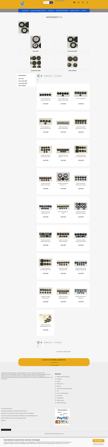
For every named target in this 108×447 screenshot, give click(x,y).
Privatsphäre (59, 395)
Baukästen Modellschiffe (38, 10)
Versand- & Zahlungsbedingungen (64, 388)
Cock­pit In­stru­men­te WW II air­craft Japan (45, 156)
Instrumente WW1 (22, 81)
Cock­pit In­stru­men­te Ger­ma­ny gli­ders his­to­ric (63, 127)
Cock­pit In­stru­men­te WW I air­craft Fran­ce (45, 240)
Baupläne (51, 10)
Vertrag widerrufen (6, 429)
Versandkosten (60, 398)
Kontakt (58, 381)
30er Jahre (21, 78)
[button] (74, 2)
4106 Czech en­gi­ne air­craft (63, 212)
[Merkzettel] (83, 2)
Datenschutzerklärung (64, 443)
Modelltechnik (74, 10)
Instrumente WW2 (22, 83)
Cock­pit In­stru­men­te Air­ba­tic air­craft (45, 297)
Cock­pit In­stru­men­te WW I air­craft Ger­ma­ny (81, 212)
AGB (58, 390)
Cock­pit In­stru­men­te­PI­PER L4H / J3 (63, 184)
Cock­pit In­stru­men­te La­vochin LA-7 (80, 297)
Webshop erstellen (49, 433)
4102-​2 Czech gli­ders (81, 98)
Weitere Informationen (98, 444)
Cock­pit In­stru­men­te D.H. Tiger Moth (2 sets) (80, 156)
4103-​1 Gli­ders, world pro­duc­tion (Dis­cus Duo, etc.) (63, 99)
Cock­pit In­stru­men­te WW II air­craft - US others (45, 212)
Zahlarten (59, 386)
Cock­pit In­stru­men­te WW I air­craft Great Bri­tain (81, 240)
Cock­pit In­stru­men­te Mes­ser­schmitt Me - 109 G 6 (45, 325)
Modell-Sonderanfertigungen (63, 376)
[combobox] (48, 76)
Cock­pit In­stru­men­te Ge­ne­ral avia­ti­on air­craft (63, 297)
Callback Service (60, 400)
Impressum (59, 379)
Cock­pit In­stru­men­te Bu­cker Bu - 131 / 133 (63, 156)
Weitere (83, 10)
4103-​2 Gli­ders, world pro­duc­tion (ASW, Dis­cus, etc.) (45, 99)
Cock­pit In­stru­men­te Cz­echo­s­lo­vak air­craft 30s (80, 269)
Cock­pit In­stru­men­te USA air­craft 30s (63, 269)
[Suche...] (51, 2)
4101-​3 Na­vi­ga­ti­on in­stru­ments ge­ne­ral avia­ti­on (45, 127)
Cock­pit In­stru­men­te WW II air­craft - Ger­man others (81, 127)
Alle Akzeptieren (98, 440)
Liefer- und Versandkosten (62, 393)
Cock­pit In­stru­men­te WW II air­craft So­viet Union (45, 184)
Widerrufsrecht (60, 383)
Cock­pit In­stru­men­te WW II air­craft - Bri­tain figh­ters (81, 184)
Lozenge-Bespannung (62, 10)
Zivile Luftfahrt (22, 85)
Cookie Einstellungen (61, 402)
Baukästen (25, 10)
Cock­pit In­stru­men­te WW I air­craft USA (63, 240)
